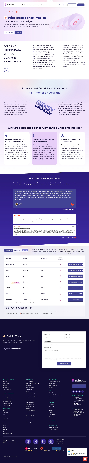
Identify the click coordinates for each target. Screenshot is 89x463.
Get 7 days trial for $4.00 (76, 264)
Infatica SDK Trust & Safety (55, 394)
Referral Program (53, 385)
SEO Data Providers (30, 410)
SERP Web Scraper (7, 399)
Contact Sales (72, 4)
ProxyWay (36, 450)
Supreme (5, 429)
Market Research (30, 404)
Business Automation (31, 393)
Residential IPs (6, 381)
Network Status (52, 397)
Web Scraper (6, 397)
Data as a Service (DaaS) (31, 396)
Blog (50, 408)
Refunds (28, 419)
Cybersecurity (29, 389)
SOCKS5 (5, 431)
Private (4, 425)
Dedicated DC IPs (7, 389)
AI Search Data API (7, 403)
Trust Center (52, 406)
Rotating (5, 416)
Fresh (4, 414)
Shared (4, 423)
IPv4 (4, 410)
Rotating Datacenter (7, 433)
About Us (51, 404)
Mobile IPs (5, 385)
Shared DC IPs (6, 387)
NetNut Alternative (53, 429)
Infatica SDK (52, 383)
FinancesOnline (62, 450)
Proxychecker (52, 392)
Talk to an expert (79, 386)
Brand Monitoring (30, 391)
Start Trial (19, 32)
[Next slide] (78, 224)
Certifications (52, 399)
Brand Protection (30, 398)
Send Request (64, 363)
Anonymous (5, 412)
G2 (49, 450)
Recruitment (28, 385)
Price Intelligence (30, 381)
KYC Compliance (30, 422)
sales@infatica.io (16, 348)
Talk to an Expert (9, 32)
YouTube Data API (7, 401)
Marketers (28, 400)
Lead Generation (30, 402)
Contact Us (51, 416)
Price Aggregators (30, 387)
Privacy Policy (59, 359)
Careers (51, 412)
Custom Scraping (7, 405)
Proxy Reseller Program (54, 381)
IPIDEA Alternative (53, 427)
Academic (28, 408)
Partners (51, 410)
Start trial (81, 4)
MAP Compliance (30, 406)
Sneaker (5, 427)
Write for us (52, 387)
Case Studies (52, 414)
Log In (64, 4)
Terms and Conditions (31, 415)
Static (4, 421)
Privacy (27, 417)
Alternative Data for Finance (32, 383)
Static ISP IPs (6, 383)
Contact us (76, 299)
